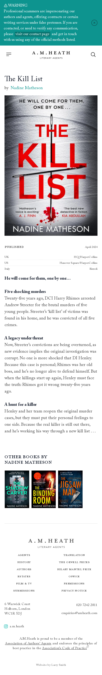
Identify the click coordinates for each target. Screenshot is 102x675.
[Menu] (9, 54)
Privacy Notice (74, 590)
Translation (74, 555)
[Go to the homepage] (51, 55)
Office (74, 576)
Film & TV (24, 583)
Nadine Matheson (27, 88)
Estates (24, 576)
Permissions (74, 583)
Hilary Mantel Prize (74, 569)
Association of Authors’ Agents (28, 643)
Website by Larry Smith (51, 665)
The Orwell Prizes (74, 562)
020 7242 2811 (86, 605)
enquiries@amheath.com (79, 613)
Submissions (24, 590)
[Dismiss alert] (94, 23)
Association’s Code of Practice (64, 648)
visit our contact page (32, 34)
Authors (24, 569)
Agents (24, 555)
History (24, 562)
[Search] (93, 54)
